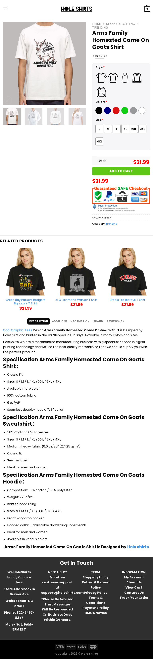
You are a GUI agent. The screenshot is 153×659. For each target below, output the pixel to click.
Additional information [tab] (71, 321)
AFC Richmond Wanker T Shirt (76, 300)
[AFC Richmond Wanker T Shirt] (76, 271)
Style (100, 67)
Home (97, 23)
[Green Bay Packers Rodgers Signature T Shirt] (25, 271)
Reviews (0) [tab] (115, 321)
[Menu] (5, 9)
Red (116, 113)
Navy (108, 113)
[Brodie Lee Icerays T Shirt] (127, 271)
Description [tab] (38, 321)
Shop (110, 23)
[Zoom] (8, 100)
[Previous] (9, 63)
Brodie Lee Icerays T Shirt (127, 300)
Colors (101, 102)
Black (99, 113)
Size (99, 120)
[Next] (79, 63)
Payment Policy (95, 607)
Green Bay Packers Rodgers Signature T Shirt (25, 301)
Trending (100, 27)
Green (125, 113)
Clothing (127, 23)
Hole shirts (138, 547)
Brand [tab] (98, 321)
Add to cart (121, 171)
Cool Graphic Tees (17, 330)
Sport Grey (134, 113)
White (142, 113)
